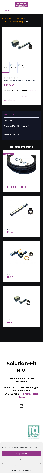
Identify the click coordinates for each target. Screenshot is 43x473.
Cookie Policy (15, 470)
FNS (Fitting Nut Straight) (12, 22)
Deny (21, 460)
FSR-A (10, 232)
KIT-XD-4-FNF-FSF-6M (17, 187)
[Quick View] (19, 164)
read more (33, 90)
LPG (10, 19)
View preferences (21, 466)
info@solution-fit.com (28, 395)
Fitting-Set (18, 19)
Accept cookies (21, 453)
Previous (6, 53)
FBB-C (10, 277)
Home (4, 19)
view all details (9, 100)
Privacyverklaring (26, 470)
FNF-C (10, 322)
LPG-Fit (24, 97)
